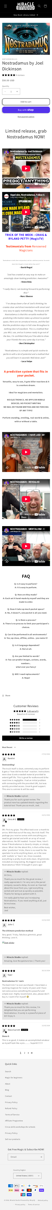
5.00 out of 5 (32, 711)
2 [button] (24, 1052)
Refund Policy (11, 1108)
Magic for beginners (13, 1077)
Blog (7, 1090)
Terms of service (34, 1204)
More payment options (26, 117)
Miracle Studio (15, 1200)
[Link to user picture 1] (8, 947)
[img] (8, 754)
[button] (6, 6)
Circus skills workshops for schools (20, 1127)
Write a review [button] (26, 738)
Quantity (5, 86)
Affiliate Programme (14, 1120)
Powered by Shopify (28, 1200)
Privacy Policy (11, 1102)
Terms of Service (12, 1114)
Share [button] (7, 695)
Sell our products (12, 1139)
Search (8, 1071)
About (7, 1083)
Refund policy (43, 1200)
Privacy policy (20, 1204)
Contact (8, 1096)
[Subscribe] (41, 1157)
